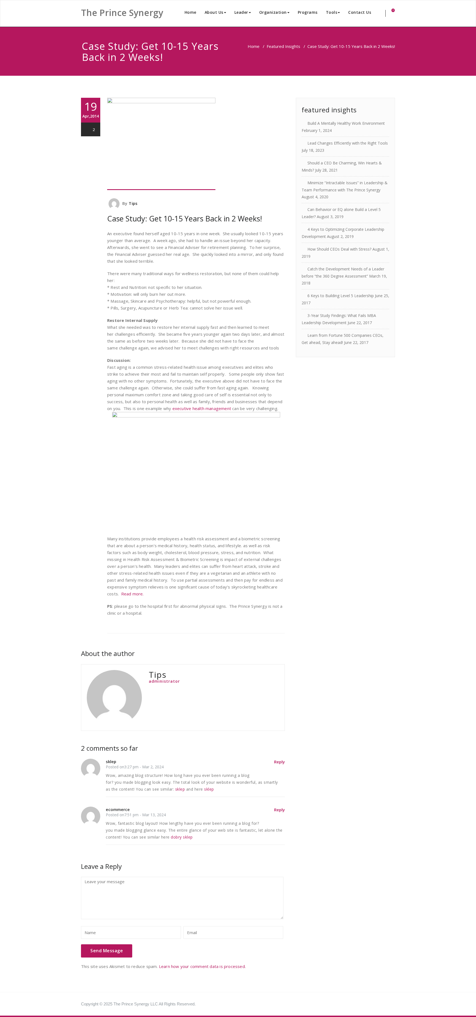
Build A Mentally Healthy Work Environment (346, 123)
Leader (241, 12)
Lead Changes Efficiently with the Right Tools (347, 143)
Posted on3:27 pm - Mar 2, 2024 (135, 766)
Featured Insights (283, 46)
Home (190, 12)
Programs (308, 12)
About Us (214, 12)
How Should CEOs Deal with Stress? (339, 249)
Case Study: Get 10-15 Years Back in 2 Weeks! (184, 218)
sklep (180, 789)
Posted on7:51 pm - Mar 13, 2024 (136, 814)
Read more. (132, 593)
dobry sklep (182, 837)
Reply (279, 761)
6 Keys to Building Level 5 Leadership (340, 295)
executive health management (202, 408)
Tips (133, 203)
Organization (273, 12)
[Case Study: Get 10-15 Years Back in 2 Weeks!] (196, 144)
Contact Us (359, 12)
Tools (331, 12)
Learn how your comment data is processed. (202, 966)
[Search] (382, 13)
